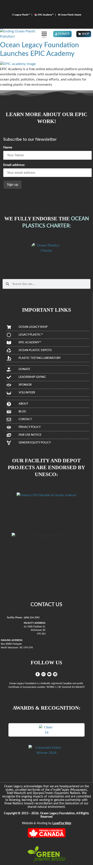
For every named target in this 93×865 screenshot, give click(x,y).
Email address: (14, 165)
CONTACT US (46, 604)
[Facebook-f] (37, 674)
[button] (44, 34)
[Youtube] (49, 674)
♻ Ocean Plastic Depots (68, 15)
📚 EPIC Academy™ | (44, 15)
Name (7, 147)
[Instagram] (43, 674)
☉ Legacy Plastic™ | (22, 15)
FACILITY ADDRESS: (35, 623)
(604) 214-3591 (32, 617)
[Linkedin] (55, 674)
